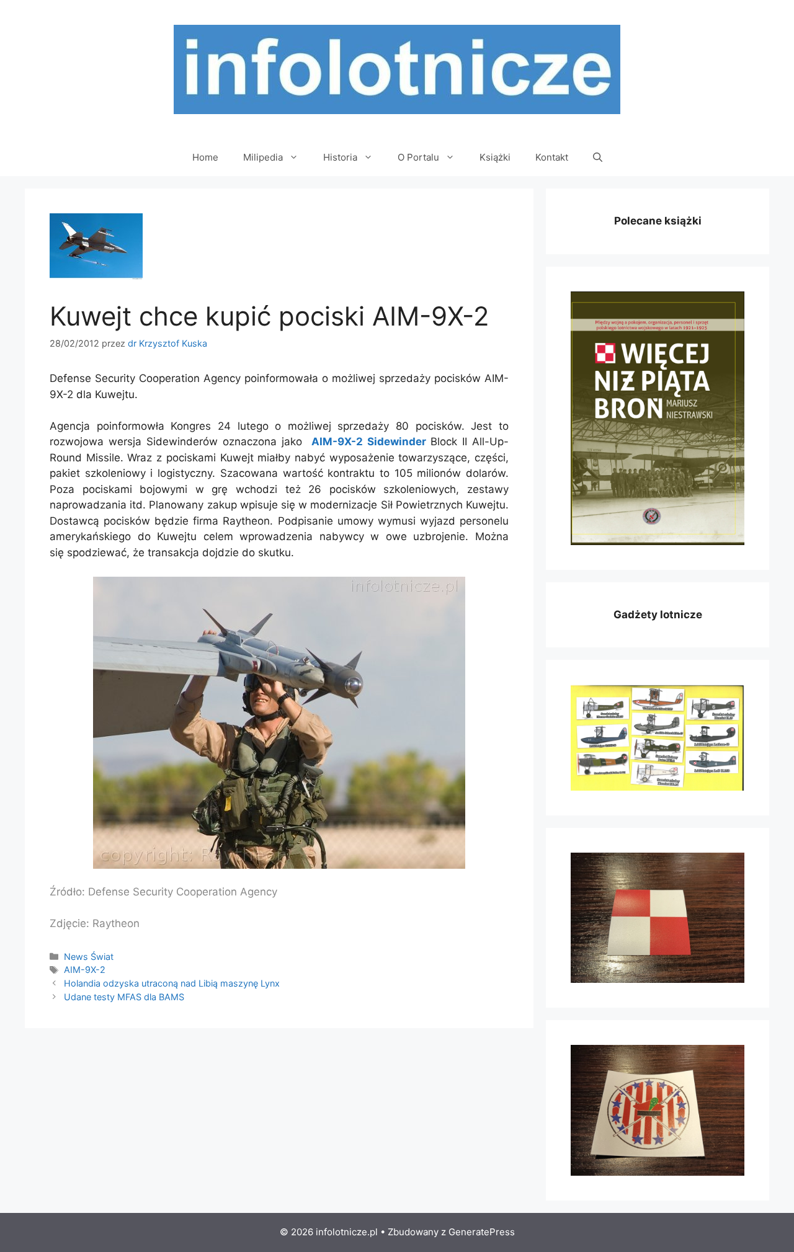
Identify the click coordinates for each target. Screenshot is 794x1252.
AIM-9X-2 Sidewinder (368, 441)
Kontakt (551, 157)
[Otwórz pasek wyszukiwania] (598, 157)
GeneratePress (481, 1232)
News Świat (89, 956)
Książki (495, 157)
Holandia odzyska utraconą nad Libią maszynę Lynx (172, 983)
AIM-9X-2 (84, 969)
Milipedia (263, 157)
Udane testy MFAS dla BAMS (124, 997)
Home (205, 157)
